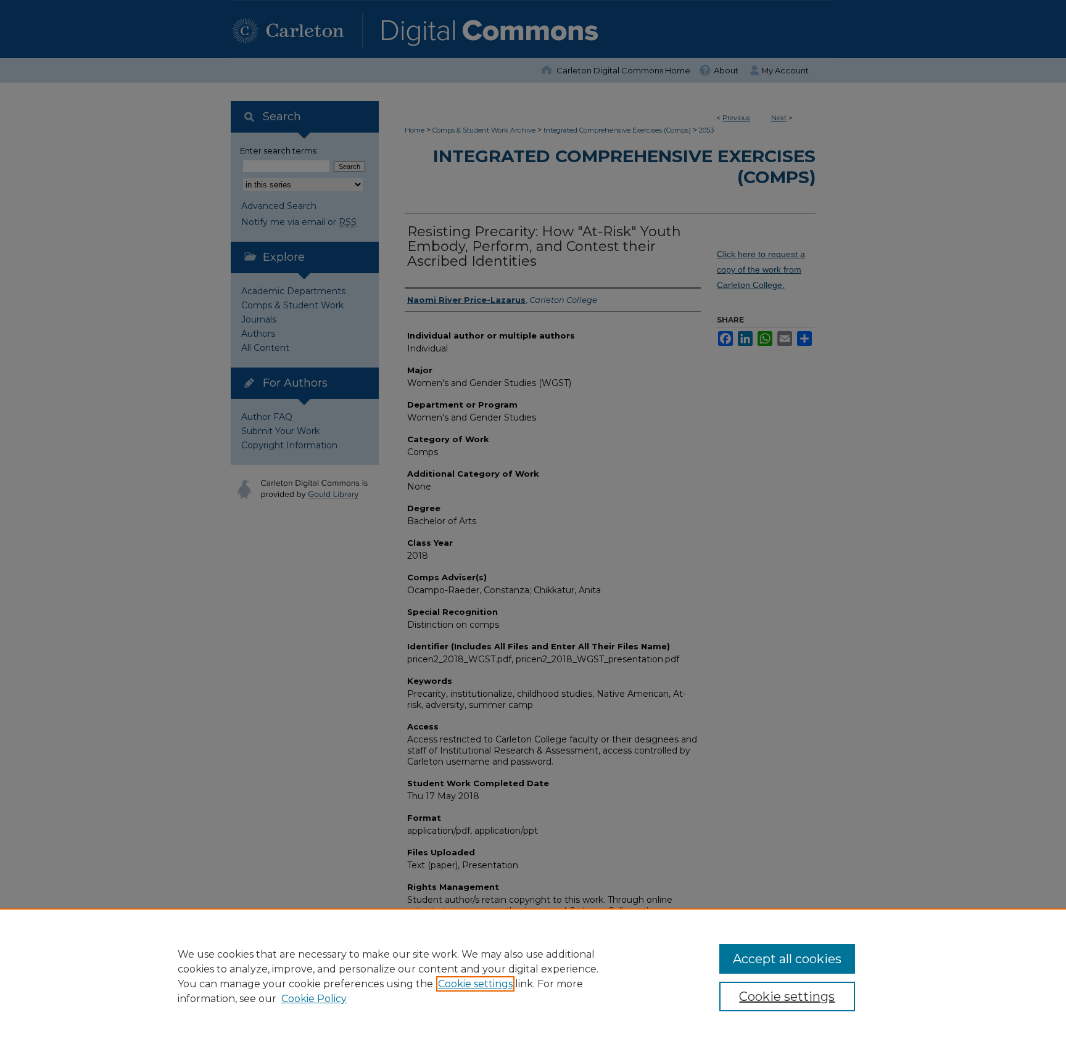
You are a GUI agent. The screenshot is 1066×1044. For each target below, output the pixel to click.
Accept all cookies (787, 959)
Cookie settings (475, 984)
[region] (533, 976)
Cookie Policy (314, 999)
